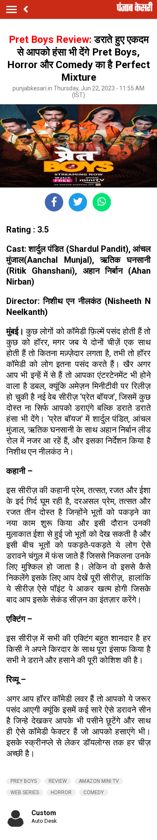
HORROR (61, 792)
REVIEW (58, 781)
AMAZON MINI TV (99, 781)
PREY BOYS (23, 781)
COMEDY (93, 792)
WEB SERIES (24, 792)
